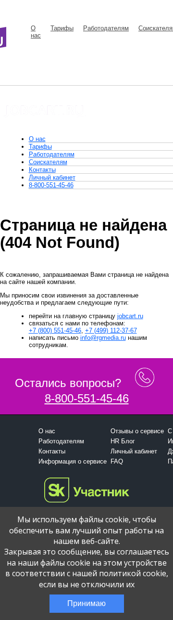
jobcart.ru (130, 316)
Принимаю (86, 603)
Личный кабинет (52, 177)
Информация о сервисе (72, 461)
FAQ (117, 461)
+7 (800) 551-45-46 (55, 330)
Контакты (42, 169)
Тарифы (62, 28)
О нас (36, 32)
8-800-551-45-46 (51, 185)
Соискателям (48, 162)
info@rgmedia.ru (103, 337)
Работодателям (106, 28)
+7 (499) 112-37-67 (111, 330)
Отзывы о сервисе (137, 431)
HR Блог (123, 441)
